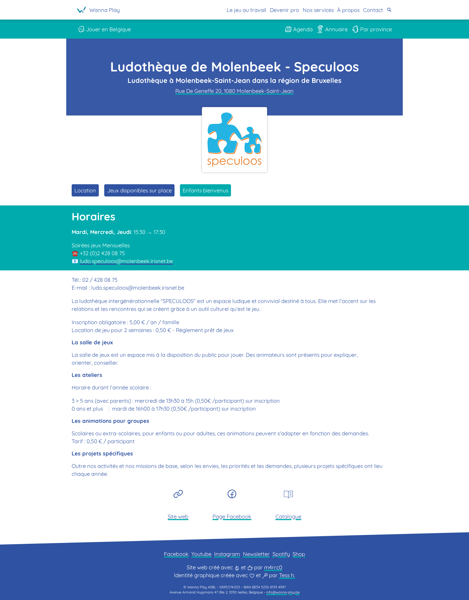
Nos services (318, 10)
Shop (299, 554)
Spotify (281, 554)
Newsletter (256, 554)
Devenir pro (284, 10)
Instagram (227, 554)
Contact (373, 10)
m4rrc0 (273, 567)
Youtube (201, 554)
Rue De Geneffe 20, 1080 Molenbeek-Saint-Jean (234, 91)
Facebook (176, 554)
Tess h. (287, 575)
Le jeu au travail (246, 10)
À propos (348, 10)
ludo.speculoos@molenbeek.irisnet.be (126, 261)
